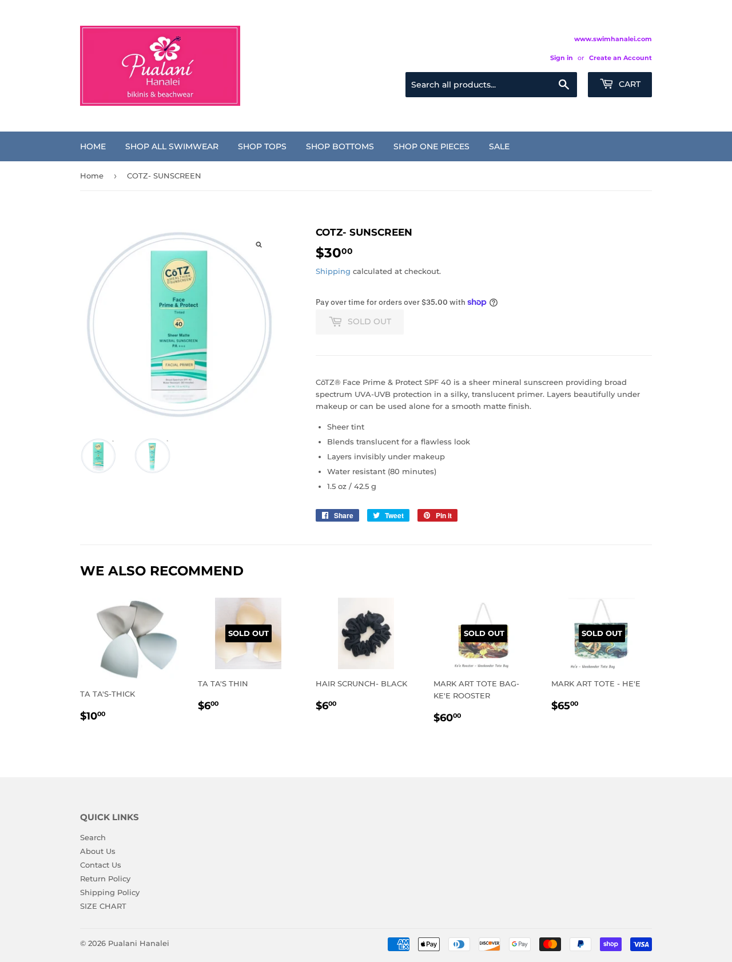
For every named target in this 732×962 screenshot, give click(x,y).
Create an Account (620, 58)
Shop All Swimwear (171, 146)
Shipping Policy (110, 892)
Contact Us (100, 864)
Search (93, 837)
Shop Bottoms (340, 146)
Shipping (333, 271)
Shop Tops (262, 146)
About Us (98, 851)
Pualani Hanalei (138, 943)
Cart (628, 84)
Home (93, 146)
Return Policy (105, 878)
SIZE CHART (103, 906)
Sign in (561, 58)
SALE (499, 146)
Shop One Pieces (431, 146)
